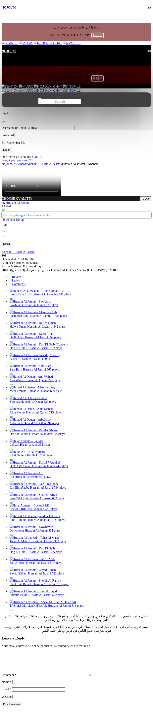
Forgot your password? (16, 160)
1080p (146, 198)
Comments (19, 284)
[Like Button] (3, 231)
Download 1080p (13, 219)
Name (7, 682)
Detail (6, 243)
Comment (9, 675)
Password (8, 135)
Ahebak (7, 252)
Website (7, 696)
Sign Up (37, 156)
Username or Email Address (19, 127)
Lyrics (16, 280)
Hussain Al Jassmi (17, 202)
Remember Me (15, 142)
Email (6, 689)
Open (97, 35)
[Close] (3, 121)
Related (17, 276)
